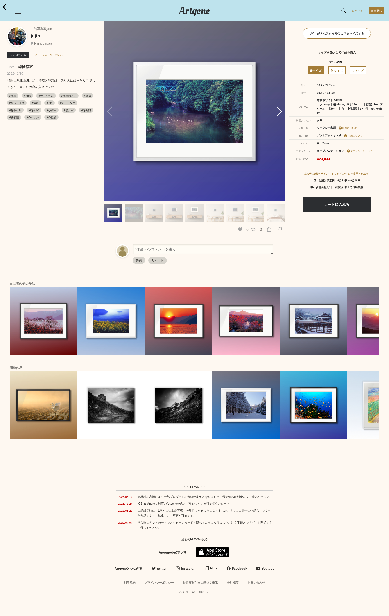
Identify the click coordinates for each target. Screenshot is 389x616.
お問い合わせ (256, 582)
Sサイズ (315, 70)
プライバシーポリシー (159, 582)
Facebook (239, 568)
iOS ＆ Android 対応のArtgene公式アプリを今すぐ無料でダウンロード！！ (186, 503)
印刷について (349, 128)
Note (213, 568)
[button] (279, 111)
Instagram (188, 568)
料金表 (241, 496)
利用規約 (130, 582)
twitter (162, 568)
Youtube (268, 568)
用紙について (355, 135)
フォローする (18, 54)
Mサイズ (337, 70)
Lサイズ (358, 70)
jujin (35, 35)
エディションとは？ (361, 151)
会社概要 (233, 582)
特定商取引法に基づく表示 (200, 582)
